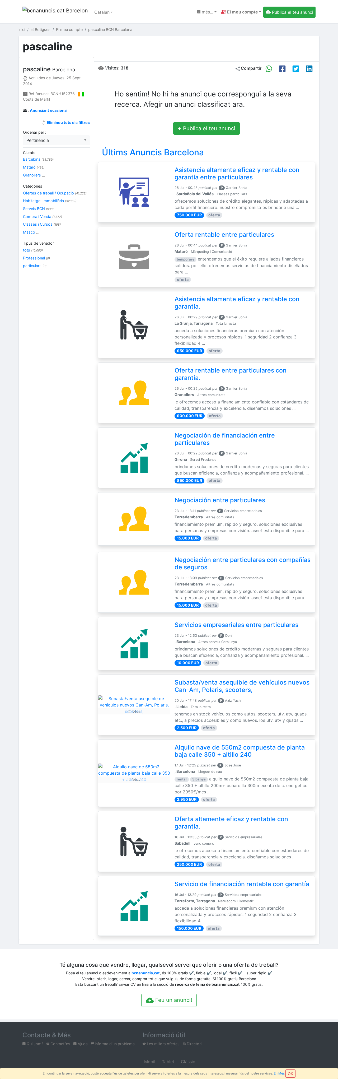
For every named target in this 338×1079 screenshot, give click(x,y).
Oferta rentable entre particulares (224, 234)
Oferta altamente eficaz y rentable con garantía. (231, 822)
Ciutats (29, 152)
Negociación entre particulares (220, 500)
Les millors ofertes (163, 1043)
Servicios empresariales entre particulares (236, 625)
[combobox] (56, 140)
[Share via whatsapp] (269, 69)
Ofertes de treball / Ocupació (55, 193)
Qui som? (34, 1043)
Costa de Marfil (36, 99)
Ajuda (82, 1043)
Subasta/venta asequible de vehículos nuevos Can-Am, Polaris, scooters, (242, 686)
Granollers (34, 175)
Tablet (167, 1061)
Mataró (33, 167)
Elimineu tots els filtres (68, 122)
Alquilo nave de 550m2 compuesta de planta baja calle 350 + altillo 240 (240, 751)
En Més (279, 1073)
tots (33, 250)
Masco (31, 232)
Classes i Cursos (42, 224)
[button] (241, 12)
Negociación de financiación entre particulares (225, 439)
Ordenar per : (34, 132)
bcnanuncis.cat (146, 973)
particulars (34, 265)
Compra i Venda (42, 216)
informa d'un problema (114, 1043)
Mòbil (149, 1061)
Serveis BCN (38, 208)
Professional (36, 258)
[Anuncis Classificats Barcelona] (55, 12)
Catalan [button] (102, 12)
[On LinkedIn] (309, 69)
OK (290, 1073)
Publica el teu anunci (206, 128)
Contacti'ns (59, 1043)
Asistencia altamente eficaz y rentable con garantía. (237, 302)
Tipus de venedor (38, 243)
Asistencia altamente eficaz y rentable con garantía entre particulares (237, 173)
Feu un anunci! (173, 1000)
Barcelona (38, 159)
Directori (193, 1043)
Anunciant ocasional (49, 110)
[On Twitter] (296, 69)
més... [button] (206, 12)
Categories (32, 186)
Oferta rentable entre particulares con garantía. (231, 374)
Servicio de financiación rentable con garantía (242, 884)
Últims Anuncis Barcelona (153, 152)
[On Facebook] (282, 69)
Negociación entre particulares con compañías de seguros (243, 563)
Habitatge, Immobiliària (49, 200)
